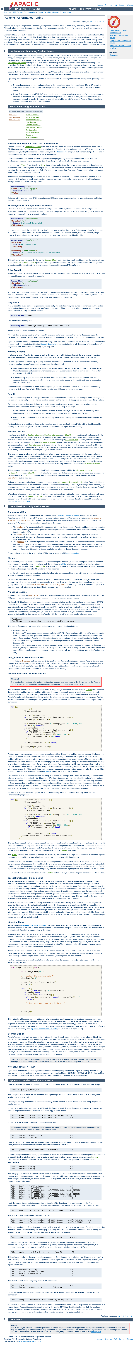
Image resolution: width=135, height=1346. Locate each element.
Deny (43, 165)
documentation (72, 553)
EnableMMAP (31, 122)
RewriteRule (30, 263)
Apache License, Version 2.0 (30, 1341)
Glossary (122, 5)
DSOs (63, 564)
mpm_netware (95, 518)
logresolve (62, 152)
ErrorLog (27, 475)
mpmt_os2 (12, 520)
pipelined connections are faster (44, 1029)
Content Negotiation (48, 344)
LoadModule (40, 566)
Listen (89, 690)
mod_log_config (60, 585)
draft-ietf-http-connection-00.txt (34, 925)
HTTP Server (17, 12)
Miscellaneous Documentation (59, 12)
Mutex (14, 855)
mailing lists (96, 1332)
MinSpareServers (34, 132)
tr (104, 21)
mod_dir (12, 115)
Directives (108, 5)
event (19, 534)
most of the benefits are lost (19, 501)
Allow (22, 165)
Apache (7, 12)
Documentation (29, 12)
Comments (114, 55)
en (91, 21)
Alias (18, 263)
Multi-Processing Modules (68, 515)
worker (20, 527)
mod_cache (33, 595)
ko (99, 21)
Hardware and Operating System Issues (119, 31)
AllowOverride (32, 115)
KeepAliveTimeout (34, 127)
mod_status (14, 120)
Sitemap (130, 5)
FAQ (115, 5)
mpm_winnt (26, 520)
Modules (100, 5)
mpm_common (14, 117)
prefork (20, 542)
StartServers (32, 137)
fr (95, 21)
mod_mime (35, 585)
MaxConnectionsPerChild (70, 482)
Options (29, 135)
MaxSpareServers (34, 130)
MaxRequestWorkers (17, 63)
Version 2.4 (42, 12)
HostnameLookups (34, 120)
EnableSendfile (33, 125)
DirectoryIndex (33, 117)
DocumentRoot (51, 260)
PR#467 (47, 771)
